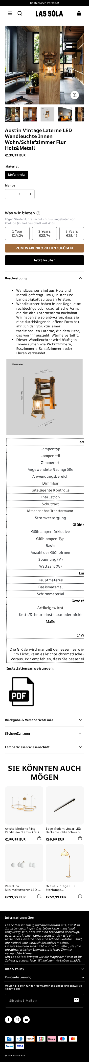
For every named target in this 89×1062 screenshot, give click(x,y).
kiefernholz (16, 174)
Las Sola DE (19, 1055)
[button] (10, 13)
